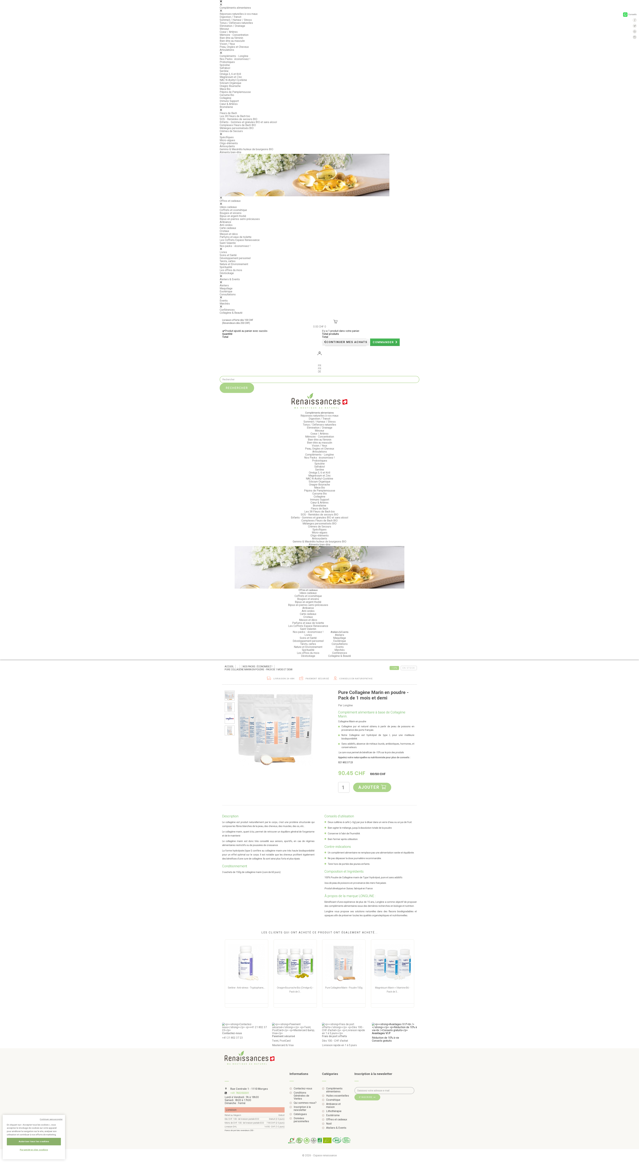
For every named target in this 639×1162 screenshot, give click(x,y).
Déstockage (227, 273)
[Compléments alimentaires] (237, 666)
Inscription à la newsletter (302, 1109)
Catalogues (300, 1114)
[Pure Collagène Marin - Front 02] (229, 730)
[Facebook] (635, 20)
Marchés (225, 303)
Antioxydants (227, 146)
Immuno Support (229, 101)
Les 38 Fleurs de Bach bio (235, 116)
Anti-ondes (226, 225)
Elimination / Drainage (232, 25)
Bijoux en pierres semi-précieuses (240, 219)
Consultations (228, 294)
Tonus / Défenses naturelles (236, 22)
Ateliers (224, 285)
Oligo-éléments (229, 143)
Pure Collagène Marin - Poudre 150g (343, 987)
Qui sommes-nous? (305, 1102)
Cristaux (224, 231)
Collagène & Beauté (231, 312)
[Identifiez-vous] (319, 354)
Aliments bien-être (230, 152)
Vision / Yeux (227, 43)
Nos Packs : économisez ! (235, 59)
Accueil (229, 666)
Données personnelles (301, 1120)
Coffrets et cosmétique (233, 210)
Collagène (225, 98)
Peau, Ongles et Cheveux (234, 46)
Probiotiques (227, 62)
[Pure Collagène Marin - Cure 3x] (229, 695)
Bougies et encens (230, 213)
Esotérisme (333, 1115)
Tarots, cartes (227, 261)
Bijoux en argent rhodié (233, 216)
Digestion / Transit (230, 16)
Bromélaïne (226, 107)
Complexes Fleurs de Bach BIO (238, 125)
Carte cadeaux (228, 228)
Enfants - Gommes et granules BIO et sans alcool (248, 122)
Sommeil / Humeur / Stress (236, 19)
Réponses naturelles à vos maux (239, 13)
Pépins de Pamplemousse (235, 92)
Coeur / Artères (229, 31)
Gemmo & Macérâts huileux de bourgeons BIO (246, 149)
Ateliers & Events (230, 279)
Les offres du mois (231, 270)
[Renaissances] (319, 401)
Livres (223, 252)
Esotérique (226, 291)
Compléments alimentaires (235, 7)
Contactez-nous (303, 1088)
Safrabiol (225, 68)
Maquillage (226, 288)
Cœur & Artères (229, 104)
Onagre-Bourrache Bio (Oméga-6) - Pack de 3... (295, 989)
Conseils (632, 14)
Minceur (224, 28)
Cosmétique (333, 1099)
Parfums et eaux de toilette (235, 237)
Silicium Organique (230, 83)
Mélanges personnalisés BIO (237, 128)
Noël (329, 1123)
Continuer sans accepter (51, 1119)
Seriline (224, 71)
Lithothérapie (333, 1111)
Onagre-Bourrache (230, 86)
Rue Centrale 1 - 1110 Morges (249, 1088)
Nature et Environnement (234, 264)
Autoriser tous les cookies (34, 1141)
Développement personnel (235, 258)
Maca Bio (225, 89)
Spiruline (225, 65)
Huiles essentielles (337, 1095)
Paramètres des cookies (34, 1150)
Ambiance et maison (333, 1106)
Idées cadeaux (228, 207)
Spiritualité (226, 267)
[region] (34, 1137)
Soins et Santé (228, 255)
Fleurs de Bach (228, 113)
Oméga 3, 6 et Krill (230, 74)
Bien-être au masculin (232, 40)
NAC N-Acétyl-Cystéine (233, 80)
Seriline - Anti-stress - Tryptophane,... (246, 987)
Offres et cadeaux (230, 200)
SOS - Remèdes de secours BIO (238, 119)
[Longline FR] (229, 718)
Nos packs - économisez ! (235, 246)
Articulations (227, 49)
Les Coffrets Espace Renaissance (240, 240)
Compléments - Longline (234, 56)
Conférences (227, 309)
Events (224, 300)
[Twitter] (635, 26)
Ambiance (225, 222)
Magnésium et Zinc (231, 77)
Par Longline (345, 705)
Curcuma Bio (227, 95)
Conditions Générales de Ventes (301, 1095)
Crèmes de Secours (231, 131)
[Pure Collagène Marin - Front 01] (229, 707)
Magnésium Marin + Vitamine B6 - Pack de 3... (392, 989)
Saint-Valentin (228, 243)
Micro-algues (227, 140)
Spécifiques (227, 137)
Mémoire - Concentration (234, 34)
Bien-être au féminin (231, 37)
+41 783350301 (239, 1093)
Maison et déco (229, 234)
